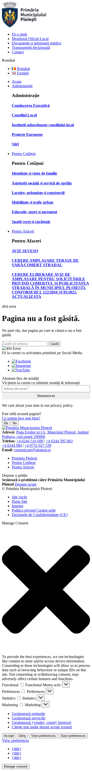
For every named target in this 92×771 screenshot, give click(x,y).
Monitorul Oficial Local (30, 39)
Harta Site (19, 501)
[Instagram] (21, 366)
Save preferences (73, 736)
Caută (54, 344)
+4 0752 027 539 (38, 445)
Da (6, 423)
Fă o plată (19, 34)
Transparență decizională (31, 47)
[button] (46, 590)
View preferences (43, 736)
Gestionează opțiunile (28, 714)
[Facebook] (21, 361)
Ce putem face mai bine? (21, 418)
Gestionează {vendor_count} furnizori (41, 722)
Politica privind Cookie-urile (34, 510)
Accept (9, 736)
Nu (15, 423)
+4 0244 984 (12, 445)
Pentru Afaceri (23, 231)
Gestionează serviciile (28, 718)
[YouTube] (21, 370)
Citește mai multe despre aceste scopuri (42, 727)
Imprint (17, 506)
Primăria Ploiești (24, 458)
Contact (18, 52)
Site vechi (19, 497)
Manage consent (15, 766)
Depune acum (25, 484)
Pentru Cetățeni (24, 154)
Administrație (22, 86)
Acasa (16, 81)
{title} (16, 749)
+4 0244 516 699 (29, 441)
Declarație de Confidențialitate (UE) (39, 515)
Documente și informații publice (36, 43)
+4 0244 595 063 (59, 441)
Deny (22, 736)
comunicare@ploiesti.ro (32, 450)
